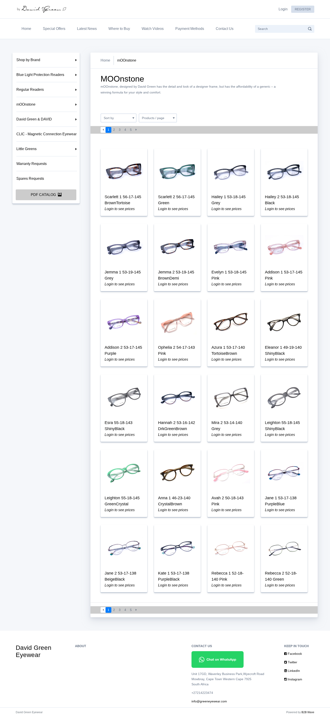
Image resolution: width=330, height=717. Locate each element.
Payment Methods (189, 29)
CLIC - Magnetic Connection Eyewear (46, 134)
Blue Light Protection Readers (40, 75)
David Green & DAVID (34, 119)
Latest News (87, 29)
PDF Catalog (44, 195)
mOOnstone (25, 104)
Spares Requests (30, 178)
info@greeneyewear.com (209, 701)
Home (27, 29)
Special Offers (54, 29)
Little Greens (26, 149)
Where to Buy (119, 29)
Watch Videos (153, 29)
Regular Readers (30, 89)
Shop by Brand (28, 60)
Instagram (294, 679)
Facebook (294, 653)
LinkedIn (293, 671)
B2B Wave (307, 712)
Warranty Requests (31, 164)
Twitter (292, 662)
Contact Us (224, 29)
